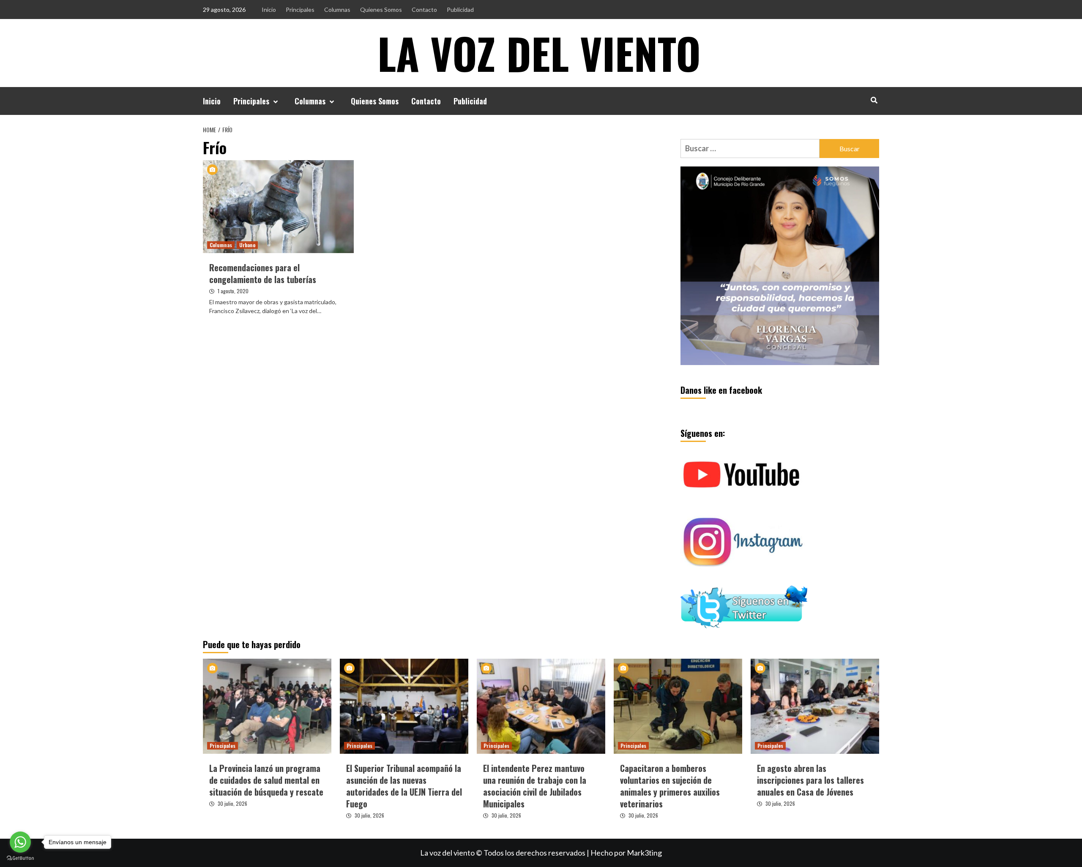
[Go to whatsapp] (20, 842)
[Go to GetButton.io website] (20, 858)
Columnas (337, 9)
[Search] (874, 100)
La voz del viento (539, 53)
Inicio (269, 9)
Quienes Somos (381, 9)
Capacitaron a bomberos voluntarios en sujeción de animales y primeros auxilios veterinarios (670, 786)
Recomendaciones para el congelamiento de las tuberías (262, 273)
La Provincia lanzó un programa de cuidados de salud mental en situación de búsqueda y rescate (266, 780)
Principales (300, 9)
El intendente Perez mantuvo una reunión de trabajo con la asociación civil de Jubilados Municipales (534, 786)
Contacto (424, 9)
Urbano (247, 244)
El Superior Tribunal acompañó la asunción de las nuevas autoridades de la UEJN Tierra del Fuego (404, 786)
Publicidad (460, 9)
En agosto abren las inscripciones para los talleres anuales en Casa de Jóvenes (810, 780)
